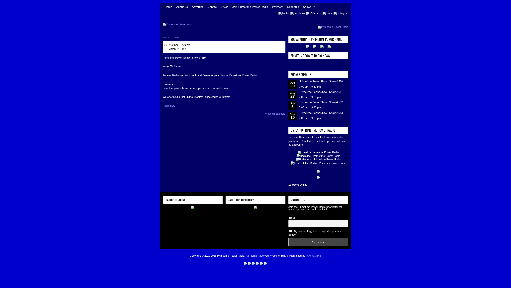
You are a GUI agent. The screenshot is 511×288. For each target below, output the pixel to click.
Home (168, 6)
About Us (182, 6)
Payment (277, 6)
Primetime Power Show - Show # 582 (321, 102)
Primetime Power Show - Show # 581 (321, 92)
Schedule (293, 6)
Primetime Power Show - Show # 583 (321, 113)
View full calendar (275, 113)
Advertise (198, 6)
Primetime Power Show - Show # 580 (321, 81)
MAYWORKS (313, 255)
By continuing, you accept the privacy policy (314, 233)
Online (297, 184)
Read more (169, 105)
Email (291, 217)
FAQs (224, 6)
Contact (212, 6)
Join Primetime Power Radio (250, 6)
